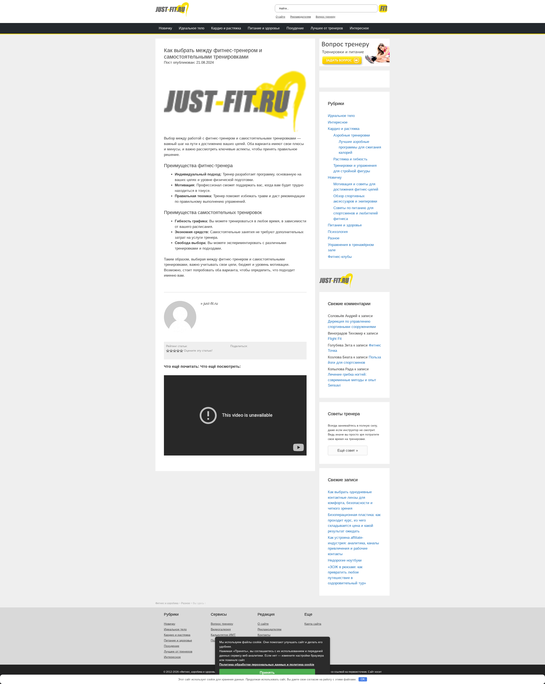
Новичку (165, 28)
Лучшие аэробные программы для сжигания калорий (360, 147)
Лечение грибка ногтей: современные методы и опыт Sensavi (352, 379)
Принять (267, 673)
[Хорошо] (178, 350)
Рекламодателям (300, 16)
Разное (333, 238)
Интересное (359, 28)
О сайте (280, 16)
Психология (338, 232)
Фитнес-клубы (340, 257)
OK (363, 679)
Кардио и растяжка (226, 28)
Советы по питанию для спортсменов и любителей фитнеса (355, 213)
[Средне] (174, 350)
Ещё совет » (347, 450)
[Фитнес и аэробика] (172, 9)
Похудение (295, 28)
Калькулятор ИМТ (223, 635)
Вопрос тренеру (325, 16)
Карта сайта (312, 623)
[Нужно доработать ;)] (167, 350)
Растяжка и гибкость (350, 159)
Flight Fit (335, 339)
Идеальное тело (191, 28)
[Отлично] (181, 350)
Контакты (264, 635)
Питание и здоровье (264, 28)
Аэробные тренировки (351, 135)
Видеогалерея (221, 629)
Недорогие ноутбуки (345, 560)
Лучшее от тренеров (327, 28)
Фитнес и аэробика (166, 603)
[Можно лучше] (171, 350)
